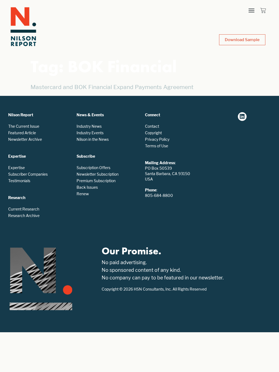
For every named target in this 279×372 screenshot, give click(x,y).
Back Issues (87, 187)
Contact (152, 126)
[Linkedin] (242, 116)
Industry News (89, 126)
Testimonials (19, 180)
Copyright (153, 132)
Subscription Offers (93, 167)
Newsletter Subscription (98, 174)
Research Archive (24, 215)
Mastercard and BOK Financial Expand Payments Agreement (112, 87)
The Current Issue (23, 126)
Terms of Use (156, 146)
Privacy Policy (157, 139)
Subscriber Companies (28, 174)
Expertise (16, 167)
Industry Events (90, 132)
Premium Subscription (96, 180)
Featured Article (22, 132)
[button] (251, 10)
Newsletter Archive (25, 139)
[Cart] (263, 10)
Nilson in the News (93, 139)
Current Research (23, 209)
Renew (83, 193)
